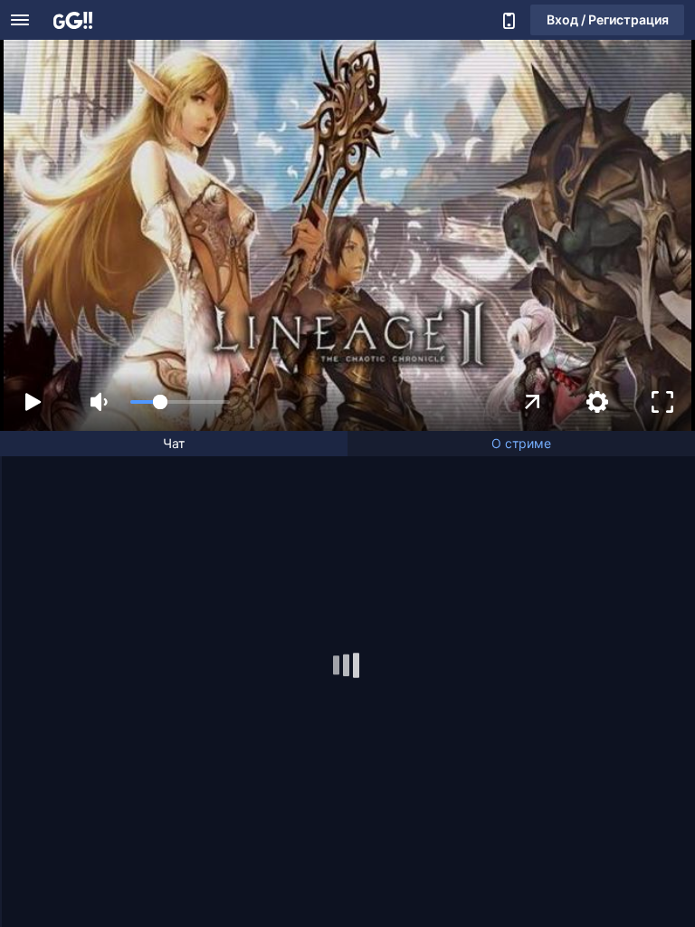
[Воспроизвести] (32, 402)
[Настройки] (597, 402)
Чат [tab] (174, 443)
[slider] (180, 402)
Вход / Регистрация (608, 19)
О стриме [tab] (521, 443)
